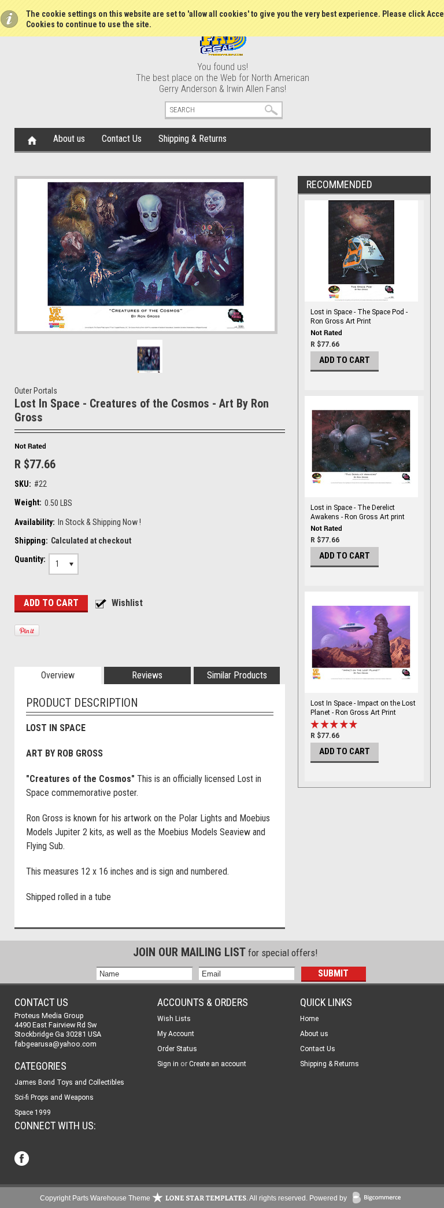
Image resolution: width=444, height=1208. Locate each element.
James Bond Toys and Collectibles (69, 1082)
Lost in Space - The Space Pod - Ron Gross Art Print (359, 316)
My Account (175, 1034)
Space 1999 (32, 1112)
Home (32, 139)
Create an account (217, 1064)
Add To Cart (344, 360)
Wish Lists (174, 1019)
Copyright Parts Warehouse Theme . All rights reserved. (174, 1198)
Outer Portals (35, 390)
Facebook (22, 1159)
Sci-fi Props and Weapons (54, 1097)
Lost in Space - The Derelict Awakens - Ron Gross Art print (357, 512)
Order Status (177, 1049)
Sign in (168, 1064)
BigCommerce (379, 1198)
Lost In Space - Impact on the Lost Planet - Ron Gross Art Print (363, 708)
